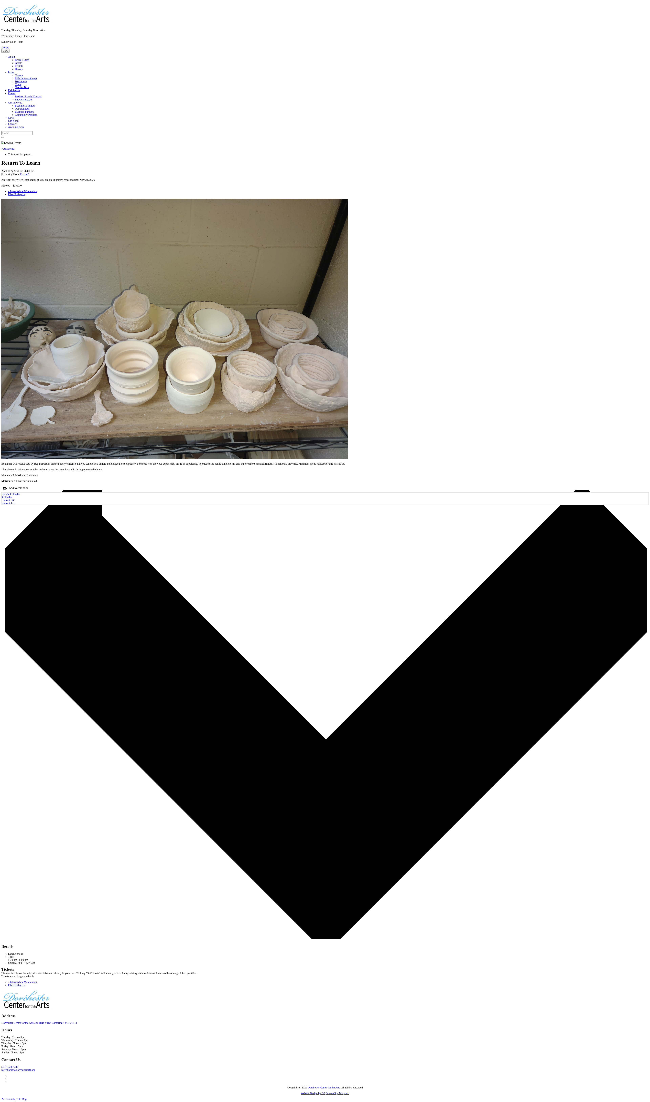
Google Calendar (11, 494)
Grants (18, 62)
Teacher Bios (22, 87)
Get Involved (15, 102)
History (19, 69)
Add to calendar (18, 488)
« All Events (8, 148)
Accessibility (8, 1099)
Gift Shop (13, 120)
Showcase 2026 (23, 99)
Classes (19, 75)
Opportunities (22, 108)
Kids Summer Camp (26, 78)
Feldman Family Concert (28, 96)
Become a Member (25, 105)
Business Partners (24, 111)
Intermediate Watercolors (22, 191)
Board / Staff (22, 59)
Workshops (21, 81)
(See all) (24, 174)
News (11, 117)
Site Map (22, 1099)
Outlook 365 (8, 500)
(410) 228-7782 (9, 1066)
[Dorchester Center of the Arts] (26, 22)
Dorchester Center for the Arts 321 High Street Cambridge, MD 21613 (39, 1022)
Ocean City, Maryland (337, 1093)
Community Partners (26, 114)
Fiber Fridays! (16, 194)
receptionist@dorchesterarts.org (18, 1069)
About (11, 56)
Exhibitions (14, 90)
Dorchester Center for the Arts (324, 1087)
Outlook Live (9, 503)
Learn (11, 72)
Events (11, 93)
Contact (12, 123)
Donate (5, 47)
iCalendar (7, 497)
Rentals (19, 66)
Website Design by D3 (313, 1093)
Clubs (18, 84)
